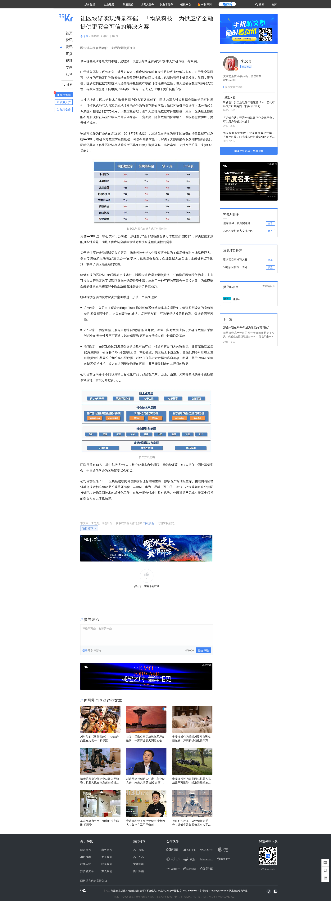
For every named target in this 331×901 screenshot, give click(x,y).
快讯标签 (138, 871)
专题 (69, 67)
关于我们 (106, 857)
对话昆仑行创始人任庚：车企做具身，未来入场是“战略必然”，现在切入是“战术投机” (145, 780)
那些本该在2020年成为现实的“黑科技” (246, 327)
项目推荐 (87, 528)
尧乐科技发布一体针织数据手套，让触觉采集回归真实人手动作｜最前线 (191, 822)
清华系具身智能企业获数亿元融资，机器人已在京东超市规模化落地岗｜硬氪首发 (99, 780)
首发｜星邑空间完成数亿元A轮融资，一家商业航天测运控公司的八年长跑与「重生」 (145, 738)
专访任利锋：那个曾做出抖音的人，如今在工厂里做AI (145, 822)
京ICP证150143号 (193, 896)
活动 (69, 74)
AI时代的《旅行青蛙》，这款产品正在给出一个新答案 (99, 738)
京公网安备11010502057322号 (220, 896)
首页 (69, 32)
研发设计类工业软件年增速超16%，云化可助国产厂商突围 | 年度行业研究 (249, 104)
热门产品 (138, 857)
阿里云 (114, 890)
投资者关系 (87, 871)
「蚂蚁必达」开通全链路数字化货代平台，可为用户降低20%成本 (249, 119)
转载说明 (148, 523)
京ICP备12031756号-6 (170, 896)
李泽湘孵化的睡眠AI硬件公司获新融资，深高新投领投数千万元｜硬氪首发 (191, 738)
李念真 (84, 36)
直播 (69, 53)
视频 (69, 60)
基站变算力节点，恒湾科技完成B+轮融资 (99, 822)
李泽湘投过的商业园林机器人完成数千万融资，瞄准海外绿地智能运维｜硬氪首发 (191, 780)
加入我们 (106, 871)
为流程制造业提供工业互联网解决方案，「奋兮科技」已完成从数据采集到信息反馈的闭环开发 (249, 135)
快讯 (69, 39)
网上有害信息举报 (238, 890)
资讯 (69, 46)
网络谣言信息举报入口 (93, 880)
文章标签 (138, 864)
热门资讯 (138, 850)
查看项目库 (268, 286)
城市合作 (85, 850)
